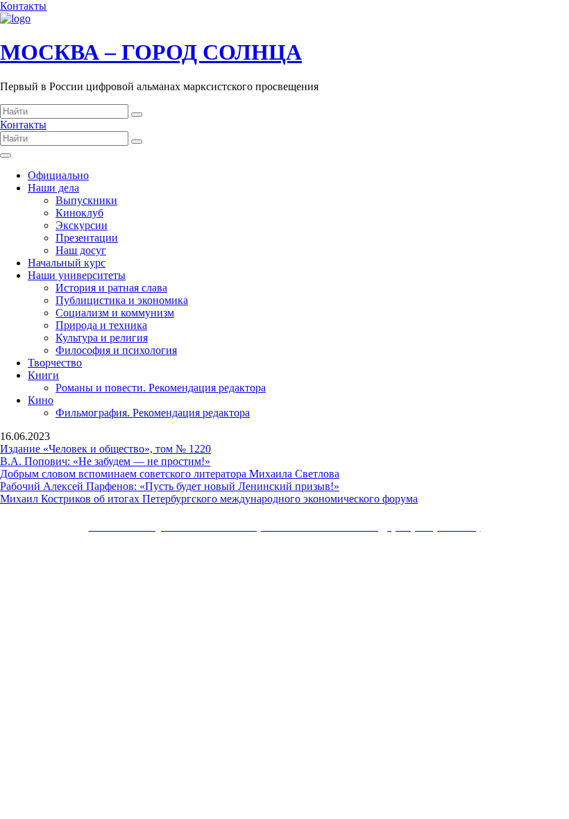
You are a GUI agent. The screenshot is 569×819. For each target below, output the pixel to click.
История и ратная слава (111, 288)
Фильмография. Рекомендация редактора (153, 413)
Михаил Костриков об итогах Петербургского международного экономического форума (209, 499)
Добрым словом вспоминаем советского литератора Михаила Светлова (169, 474)
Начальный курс (66, 263)
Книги (43, 375)
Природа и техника (101, 325)
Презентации (87, 238)
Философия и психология (116, 350)
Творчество (55, 363)
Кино (40, 400)
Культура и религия (102, 338)
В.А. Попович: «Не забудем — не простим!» (105, 461)
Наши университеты (77, 275)
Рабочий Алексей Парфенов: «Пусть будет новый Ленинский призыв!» (169, 486)
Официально (58, 175)
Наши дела (53, 188)
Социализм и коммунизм (115, 313)
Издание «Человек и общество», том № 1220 (105, 449)
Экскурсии (82, 225)
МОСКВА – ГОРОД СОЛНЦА (151, 52)
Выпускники (86, 200)
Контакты (23, 6)
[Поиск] (136, 114)
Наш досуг (81, 250)
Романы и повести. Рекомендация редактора (161, 388)
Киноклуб (79, 213)
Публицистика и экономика (122, 300)
